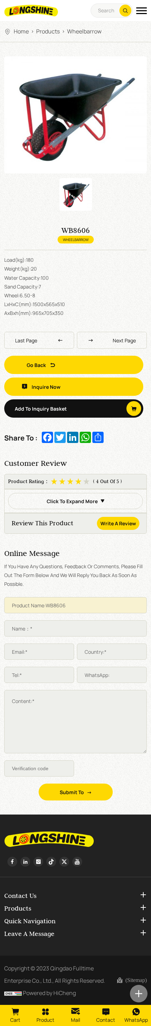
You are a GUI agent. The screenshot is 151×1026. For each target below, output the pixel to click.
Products (48, 31)
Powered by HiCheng (49, 992)
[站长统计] (13, 992)
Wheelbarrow (84, 31)
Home (21, 31)
